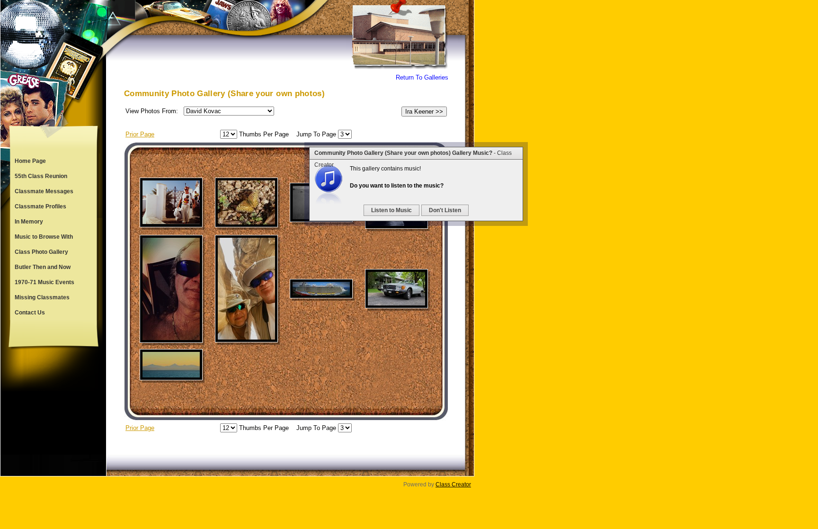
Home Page (30, 161)
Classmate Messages (44, 191)
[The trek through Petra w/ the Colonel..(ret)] (246, 289)
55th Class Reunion (41, 176)
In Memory (29, 221)
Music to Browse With (44, 236)
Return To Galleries (422, 77)
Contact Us (30, 312)
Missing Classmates (42, 297)
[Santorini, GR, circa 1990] (171, 202)
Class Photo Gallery (41, 252)
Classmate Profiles (40, 206)
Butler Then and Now (43, 267)
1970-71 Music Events (44, 282)
